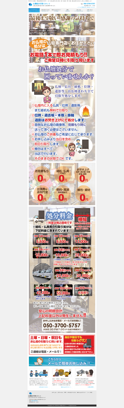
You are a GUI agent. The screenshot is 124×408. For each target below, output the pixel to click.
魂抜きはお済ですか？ (81, 392)
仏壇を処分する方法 (71, 392)
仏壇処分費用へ (91, 387)
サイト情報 (89, 392)
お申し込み (54, 392)
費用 (65, 392)
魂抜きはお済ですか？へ (66, 387)
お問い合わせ (60, 392)
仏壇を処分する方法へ (43, 387)
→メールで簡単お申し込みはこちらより (86, 7)
